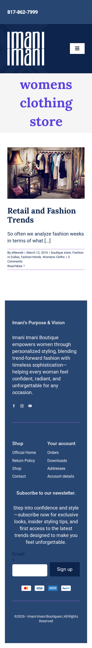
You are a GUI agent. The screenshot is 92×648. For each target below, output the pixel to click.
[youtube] (30, 406)
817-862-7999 (22, 12)
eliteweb (17, 252)
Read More (14, 266)
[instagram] (22, 406)
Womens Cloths (51, 179)
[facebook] (13, 406)
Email (18, 557)
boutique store (27, 174)
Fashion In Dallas (51, 174)
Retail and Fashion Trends (41, 215)
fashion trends (31, 257)
